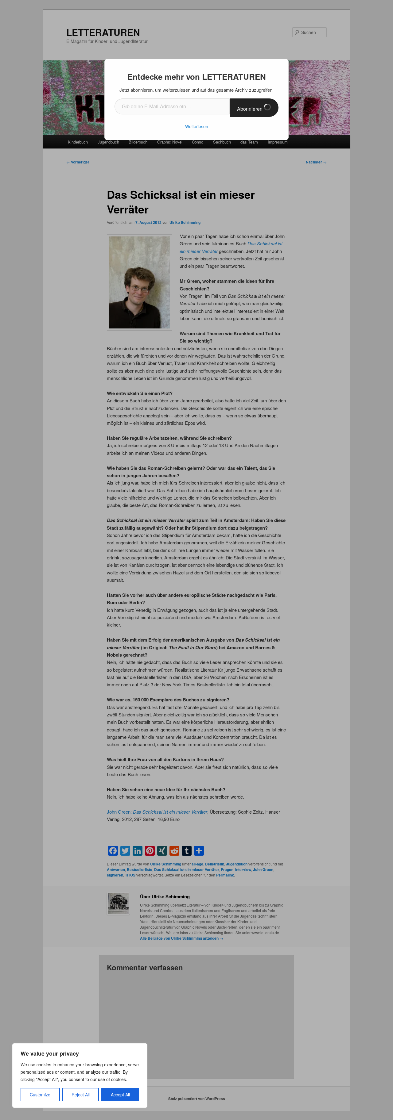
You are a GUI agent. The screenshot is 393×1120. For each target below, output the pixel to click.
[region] (79, 1075)
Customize (40, 1094)
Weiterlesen (196, 126)
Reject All (81, 1094)
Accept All (120, 1094)
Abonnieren (250, 108)
